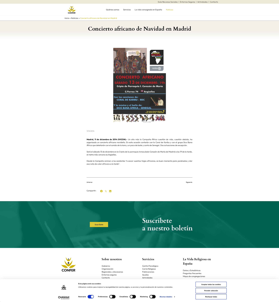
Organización (107, 269)
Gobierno (106, 266)
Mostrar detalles (166, 297)
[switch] (112, 296)
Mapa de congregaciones (194, 276)
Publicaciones (148, 272)
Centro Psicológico (150, 266)
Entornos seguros (109, 274)
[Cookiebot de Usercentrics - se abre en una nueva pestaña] (63, 297)
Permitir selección (211, 291)
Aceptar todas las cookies (211, 284)
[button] (101, 191)
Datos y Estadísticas (192, 270)
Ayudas (145, 274)
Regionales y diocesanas (112, 272)
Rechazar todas (211, 297)
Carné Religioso (149, 269)
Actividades (147, 277)
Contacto (106, 277)
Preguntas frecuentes (192, 273)
